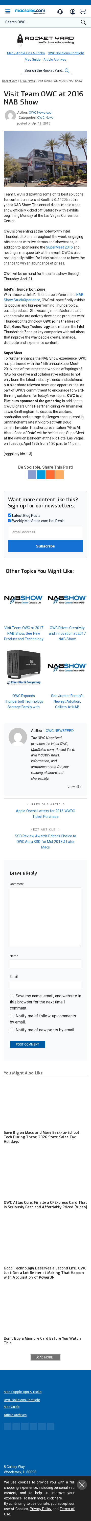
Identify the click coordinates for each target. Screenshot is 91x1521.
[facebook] (39, 786)
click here (54, 1498)
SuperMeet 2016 (59, 247)
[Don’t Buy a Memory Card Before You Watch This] (45, 1309)
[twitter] (46, 786)
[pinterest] (52, 786)
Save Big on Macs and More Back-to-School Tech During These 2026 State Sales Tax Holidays (41, 1137)
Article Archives (54, 59)
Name (14, 956)
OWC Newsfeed (40, 112)
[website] (33, 786)
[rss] (65, 786)
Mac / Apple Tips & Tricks (26, 53)
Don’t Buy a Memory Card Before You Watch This (42, 1341)
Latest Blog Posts (25, 516)
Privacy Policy (41, 1509)
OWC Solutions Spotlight (66, 53)
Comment (17, 884)
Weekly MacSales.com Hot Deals (37, 521)
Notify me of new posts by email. (45, 1030)
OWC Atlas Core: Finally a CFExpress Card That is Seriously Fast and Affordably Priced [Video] (45, 1205)
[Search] (83, 23)
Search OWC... (16, 22)
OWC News (45, 117)
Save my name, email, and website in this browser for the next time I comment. (45, 1002)
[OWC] (45, 40)
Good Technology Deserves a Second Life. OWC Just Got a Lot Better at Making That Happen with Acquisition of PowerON (45, 1273)
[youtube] (59, 786)
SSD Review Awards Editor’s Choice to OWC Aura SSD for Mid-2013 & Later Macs (45, 841)
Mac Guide (32, 59)
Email (14, 977)
